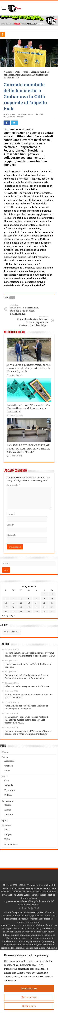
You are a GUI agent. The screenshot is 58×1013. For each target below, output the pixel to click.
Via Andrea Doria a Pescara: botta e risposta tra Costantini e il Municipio (32, 321)
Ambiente (9, 760)
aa (12, 297)
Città (25, 71)
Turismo (8, 814)
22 (44, 607)
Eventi (7, 809)
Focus (5, 757)
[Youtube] (32, 908)
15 (44, 602)
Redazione (10, 114)
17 (6, 607)
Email (10, 524)
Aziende (8, 785)
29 (44, 611)
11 (13, 602)
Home (8, 71)
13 (29, 602)
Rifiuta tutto (29, 1006)
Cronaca (8, 765)
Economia (9, 790)
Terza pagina (8, 800)
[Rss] (19, 908)
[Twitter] (25, 908)
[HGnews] (14, 7)
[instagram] (35, 908)
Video (7, 839)
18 (13, 607)
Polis (17, 71)
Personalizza (29, 997)
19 (21, 607)
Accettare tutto (29, 988)
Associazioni (11, 844)
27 (29, 611)
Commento (13, 484)
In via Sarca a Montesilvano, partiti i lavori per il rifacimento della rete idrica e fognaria (29, 368)
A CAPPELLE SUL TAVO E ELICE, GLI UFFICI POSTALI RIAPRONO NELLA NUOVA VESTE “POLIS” (28, 448)
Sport (4, 820)
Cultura (7, 804)
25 (13, 611)
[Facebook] (22, 908)
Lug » (12, 615)
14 (36, 602)
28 (36, 611)
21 (37, 607)
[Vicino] (56, 951)
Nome (11, 514)
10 (6, 602)
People (8, 834)
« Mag (5, 615)
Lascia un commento (15, 116)
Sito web (11, 535)
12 (21, 602)
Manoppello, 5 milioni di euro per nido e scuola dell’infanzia (24, 309)
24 (6, 611)
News (7, 770)
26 (21, 611)
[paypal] (38, 908)
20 (29, 607)
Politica (8, 795)
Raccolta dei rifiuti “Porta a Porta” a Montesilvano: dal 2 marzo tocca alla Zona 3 (28, 408)
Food (6, 829)
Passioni (6, 825)
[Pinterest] (28, 908)
